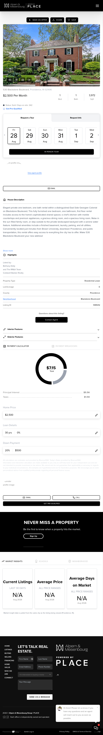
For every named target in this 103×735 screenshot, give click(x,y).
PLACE (36, 713)
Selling (8, 657)
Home (7, 646)
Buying (8, 653)
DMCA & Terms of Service (82, 732)
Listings (8, 650)
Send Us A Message (39, 697)
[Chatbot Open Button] (96, 728)
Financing (9, 661)
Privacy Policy (64, 732)
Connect (9, 678)
